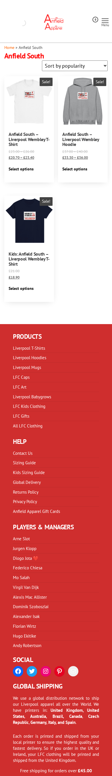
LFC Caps (21, 377)
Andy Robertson (27, 645)
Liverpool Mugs (27, 367)
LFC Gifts (21, 416)
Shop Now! (82, 10)
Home (9, 47)
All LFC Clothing (28, 426)
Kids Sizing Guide (29, 472)
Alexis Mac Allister (30, 597)
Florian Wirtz (24, 626)
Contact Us (22, 453)
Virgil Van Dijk (26, 587)
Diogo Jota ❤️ (25, 558)
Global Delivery (27, 482)
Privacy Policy (25, 501)
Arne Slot (21, 538)
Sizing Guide (24, 462)
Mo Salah (21, 577)
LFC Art (19, 387)
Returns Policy (25, 492)
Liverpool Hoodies (29, 357)
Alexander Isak (26, 616)
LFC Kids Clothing (29, 406)
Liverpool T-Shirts (29, 348)
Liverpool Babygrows (32, 397)
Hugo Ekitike (24, 636)
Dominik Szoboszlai (31, 606)
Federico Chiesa (27, 567)
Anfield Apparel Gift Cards (36, 511)
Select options (21, 169)
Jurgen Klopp (24, 548)
